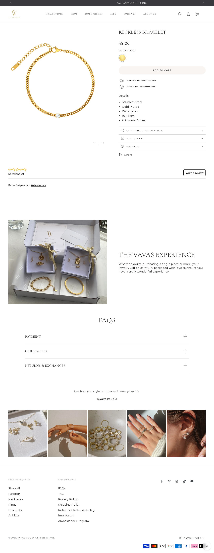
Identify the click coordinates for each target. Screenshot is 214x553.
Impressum (66, 515)
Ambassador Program (73, 521)
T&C (61, 494)
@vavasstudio (107, 399)
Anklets (13, 515)
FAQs (61, 488)
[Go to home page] (14, 14)
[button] (179, 14)
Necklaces (15, 499)
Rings (12, 504)
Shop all (14, 488)
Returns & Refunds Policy (76, 510)
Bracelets (15, 510)
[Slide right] (203, 3)
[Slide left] (11, 3)
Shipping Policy (69, 504)
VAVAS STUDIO (26, 537)
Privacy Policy (68, 499)
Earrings (14, 494)
